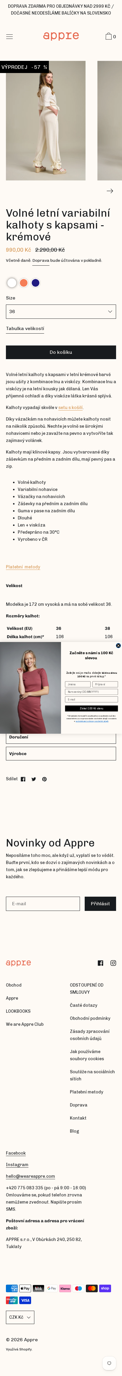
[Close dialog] (118, 645)
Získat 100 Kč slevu (91, 708)
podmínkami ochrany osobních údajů (92, 721)
